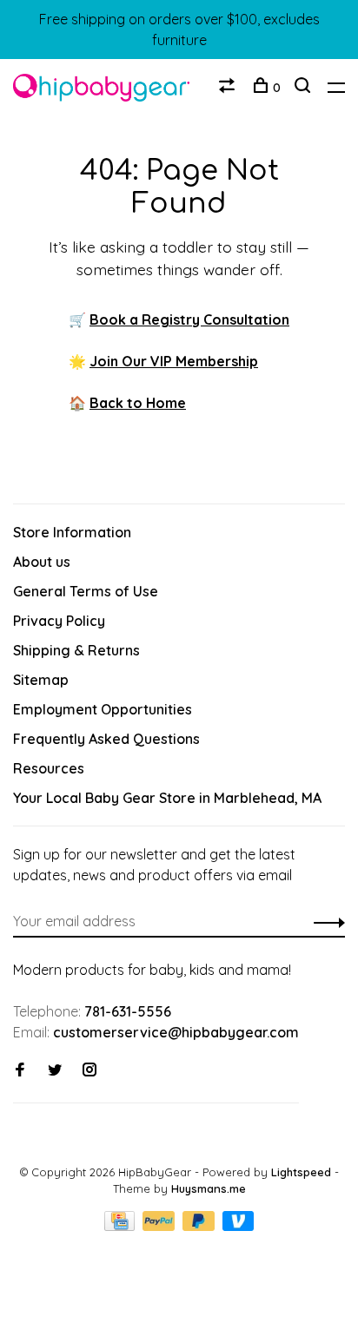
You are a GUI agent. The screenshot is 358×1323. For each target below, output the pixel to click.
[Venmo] (238, 1225)
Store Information (72, 532)
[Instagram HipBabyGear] (89, 1070)
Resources (48, 768)
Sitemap (41, 679)
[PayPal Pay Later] (200, 1225)
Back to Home (138, 402)
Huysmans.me (208, 1188)
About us (41, 561)
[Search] (305, 87)
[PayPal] (160, 1225)
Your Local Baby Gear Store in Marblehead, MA (167, 797)
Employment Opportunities (102, 709)
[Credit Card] (121, 1225)
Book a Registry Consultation (189, 319)
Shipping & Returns (76, 650)
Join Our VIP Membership (174, 361)
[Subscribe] (324, 921)
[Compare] (229, 87)
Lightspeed (301, 1172)
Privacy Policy (59, 620)
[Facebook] (20, 1070)
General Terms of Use (85, 591)
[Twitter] (55, 1070)
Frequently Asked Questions (106, 738)
